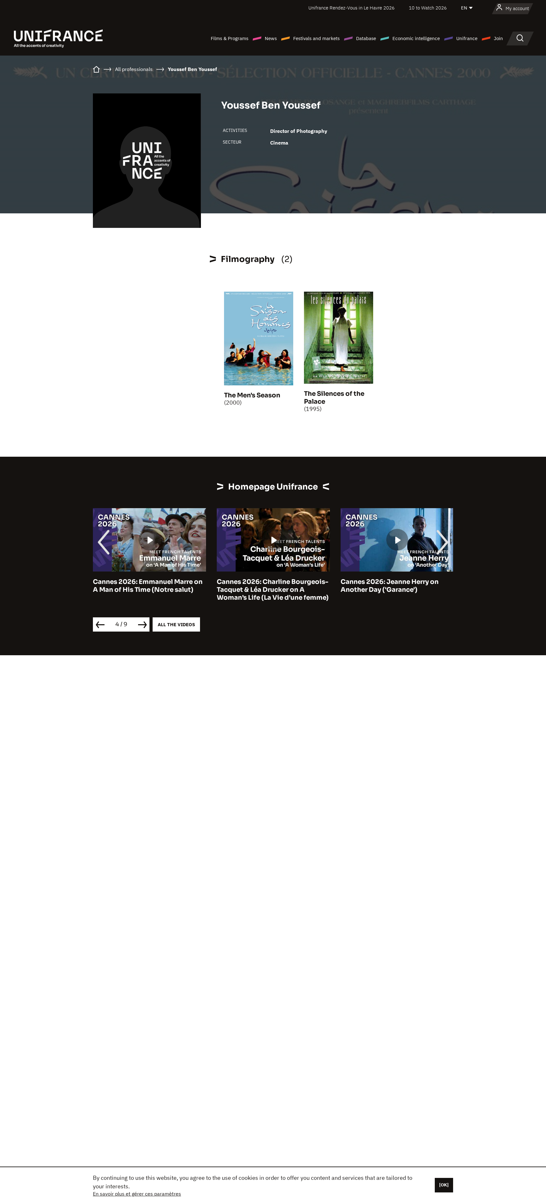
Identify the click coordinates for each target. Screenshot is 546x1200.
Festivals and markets (316, 38)
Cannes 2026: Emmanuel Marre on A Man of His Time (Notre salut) (148, 586)
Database (366, 38)
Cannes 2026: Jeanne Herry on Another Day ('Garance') (390, 586)
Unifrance (466, 38)
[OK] (444, 1185)
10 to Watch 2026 (428, 8)
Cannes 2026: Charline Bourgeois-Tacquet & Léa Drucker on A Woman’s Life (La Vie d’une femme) (273, 590)
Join (498, 38)
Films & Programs (229, 38)
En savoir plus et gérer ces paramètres (137, 1194)
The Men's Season (252, 395)
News (271, 38)
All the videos (176, 624)
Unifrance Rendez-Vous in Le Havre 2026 (351, 8)
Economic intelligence (416, 38)
